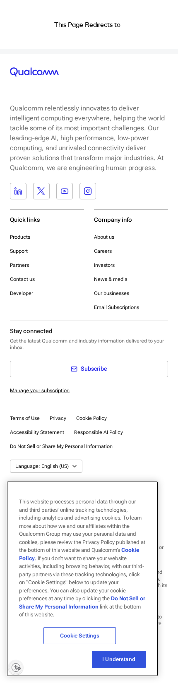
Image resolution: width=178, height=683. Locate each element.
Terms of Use (25, 418)
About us (104, 237)
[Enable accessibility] (15, 667)
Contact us (22, 279)
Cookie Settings (80, 636)
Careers (103, 251)
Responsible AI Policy (98, 432)
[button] (61, 446)
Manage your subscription (40, 390)
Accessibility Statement (37, 432)
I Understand (118, 659)
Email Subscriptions (116, 307)
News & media (110, 279)
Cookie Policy (91, 418)
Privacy (58, 418)
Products (20, 237)
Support (19, 251)
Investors (104, 265)
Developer (21, 293)
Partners (19, 265)
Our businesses (111, 293)
